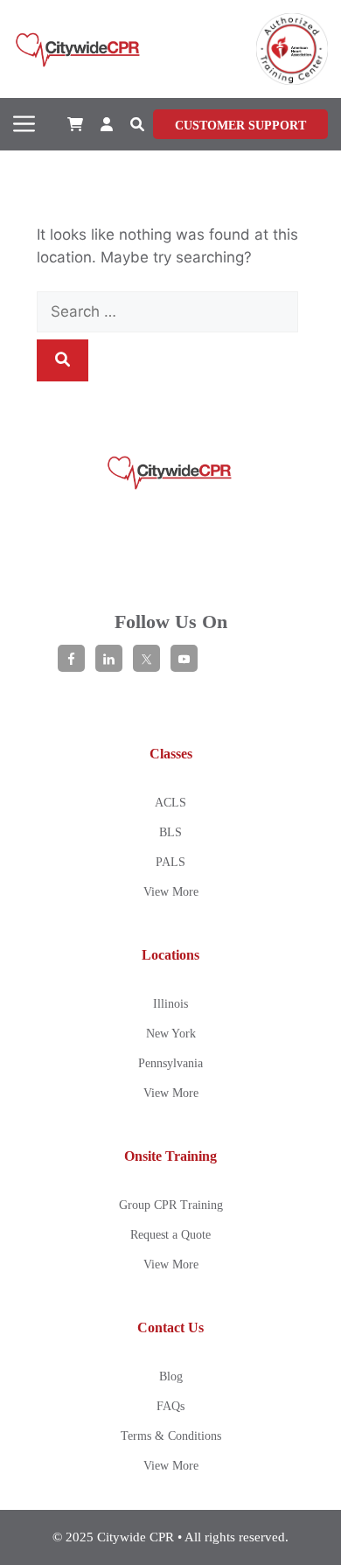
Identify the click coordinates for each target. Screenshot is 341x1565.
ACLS (170, 802)
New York (171, 1033)
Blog (171, 1376)
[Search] (62, 360)
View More (170, 891)
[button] (137, 124)
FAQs (170, 1406)
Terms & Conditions (171, 1436)
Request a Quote (170, 1234)
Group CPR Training (171, 1205)
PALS (170, 862)
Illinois (170, 1003)
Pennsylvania (170, 1063)
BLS (170, 832)
